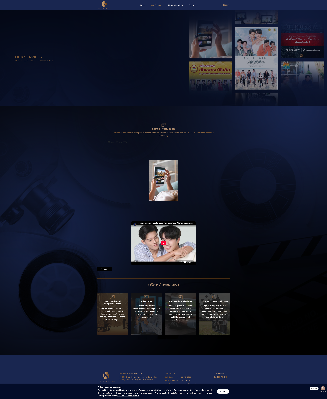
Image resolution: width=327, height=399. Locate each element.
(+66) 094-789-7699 (181, 380)
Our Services (156, 5)
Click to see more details (128, 395)
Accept (223, 391)
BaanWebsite (323, 391)
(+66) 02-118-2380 (183, 377)
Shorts (204, 11)
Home (142, 5)
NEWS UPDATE (153, 11)
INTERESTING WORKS (132, 11)
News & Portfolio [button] (175, 5)
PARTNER (192, 11)
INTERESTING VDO (173, 11)
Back (106, 268)
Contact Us (193, 5)
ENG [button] (227, 5)
